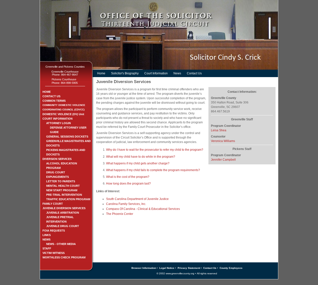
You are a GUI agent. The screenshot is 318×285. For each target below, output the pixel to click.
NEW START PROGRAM (61, 190)
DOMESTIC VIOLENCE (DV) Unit (63, 114)
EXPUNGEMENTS (57, 176)
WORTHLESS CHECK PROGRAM (63, 257)
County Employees (231, 268)
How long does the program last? (128, 183)
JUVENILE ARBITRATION (62, 212)
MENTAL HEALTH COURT (63, 185)
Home (101, 73)
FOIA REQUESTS (53, 230)
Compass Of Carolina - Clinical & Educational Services (143, 209)
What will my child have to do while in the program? (140, 156)
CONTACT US (51, 96)
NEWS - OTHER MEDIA (61, 243)
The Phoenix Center (119, 214)
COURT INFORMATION (57, 118)
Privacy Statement (189, 268)
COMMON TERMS (54, 100)
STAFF (46, 248)
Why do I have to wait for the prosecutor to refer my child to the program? (154, 149)
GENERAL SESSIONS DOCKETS (67, 136)
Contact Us (194, 73)
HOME (46, 91)
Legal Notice (166, 268)
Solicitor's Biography (125, 73)
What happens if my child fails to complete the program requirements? (153, 170)
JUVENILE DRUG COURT (62, 226)
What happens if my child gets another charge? (137, 163)
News (177, 73)
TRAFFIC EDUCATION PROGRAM (68, 199)
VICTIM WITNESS (53, 252)
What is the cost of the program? (127, 177)
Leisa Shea (218, 130)
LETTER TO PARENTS (60, 181)
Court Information (156, 73)
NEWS (46, 239)
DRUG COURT (55, 172)
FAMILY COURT (52, 203)
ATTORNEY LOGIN (58, 123)
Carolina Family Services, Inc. (126, 204)
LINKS (46, 235)
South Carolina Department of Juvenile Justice (137, 199)
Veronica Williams (223, 141)
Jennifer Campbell (223, 159)
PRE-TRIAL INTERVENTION (64, 194)
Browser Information (143, 268)
